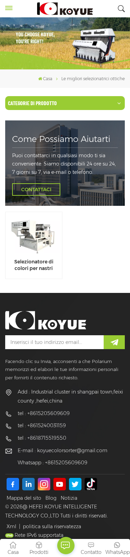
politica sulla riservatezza (52, 526)
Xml (11, 526)
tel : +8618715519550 (42, 438)
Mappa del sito (24, 498)
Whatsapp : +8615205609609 (52, 462)
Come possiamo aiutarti (61, 139)
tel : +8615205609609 (44, 413)
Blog (51, 498)
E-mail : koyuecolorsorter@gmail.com (62, 450)
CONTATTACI (36, 189)
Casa (47, 78)
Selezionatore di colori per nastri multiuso (33, 265)
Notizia (69, 498)
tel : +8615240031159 (42, 425)
